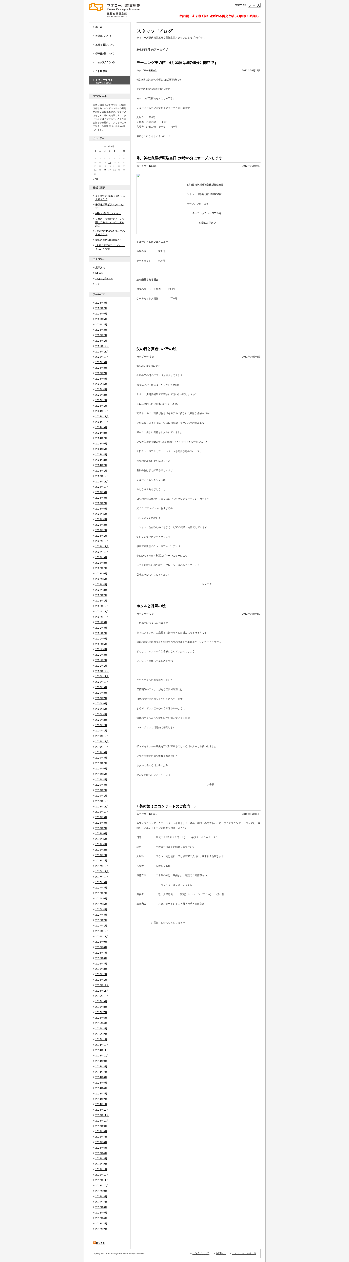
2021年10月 (102, 617)
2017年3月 (101, 914)
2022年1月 (101, 600)
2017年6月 (101, 898)
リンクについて (200, 1253)
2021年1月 (101, 665)
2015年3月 (101, 1028)
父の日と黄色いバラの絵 (157, 349)
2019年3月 (101, 784)
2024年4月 (101, 454)
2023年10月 (102, 486)
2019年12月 (102, 736)
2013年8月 (101, 1131)
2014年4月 (101, 1088)
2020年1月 (101, 730)
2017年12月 (102, 866)
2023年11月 (102, 481)
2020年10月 (102, 682)
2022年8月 (101, 562)
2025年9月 (101, 362)
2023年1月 (101, 535)
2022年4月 (101, 584)
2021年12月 (102, 606)
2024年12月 (102, 411)
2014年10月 (102, 1055)
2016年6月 (101, 958)
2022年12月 (102, 541)
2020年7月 (101, 698)
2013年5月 (101, 1147)
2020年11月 (102, 676)
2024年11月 (102, 416)
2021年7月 (101, 633)
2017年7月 (101, 893)
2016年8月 (101, 947)
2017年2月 (101, 920)
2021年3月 (101, 654)
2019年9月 (101, 752)
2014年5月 (101, 1082)
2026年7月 (101, 308)
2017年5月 (101, 904)
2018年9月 (101, 817)
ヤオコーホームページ (244, 1253)
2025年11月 (102, 351)
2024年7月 (101, 438)
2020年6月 (101, 703)
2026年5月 (101, 319)
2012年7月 (101, 1202)
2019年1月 (101, 795)
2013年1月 (101, 1169)
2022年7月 (101, 568)
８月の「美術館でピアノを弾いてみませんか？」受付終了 (109, 222)
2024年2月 (101, 465)
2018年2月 (101, 855)
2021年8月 (101, 627)
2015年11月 (102, 990)
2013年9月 (101, 1126)
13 (109, 162)
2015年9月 (101, 1001)
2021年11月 (102, 611)
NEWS (99, 273)
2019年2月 (101, 790)
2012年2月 (101, 1229)
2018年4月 (101, 844)
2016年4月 (101, 963)
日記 (97, 284)
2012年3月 (101, 1223)
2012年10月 (102, 1185)
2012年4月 (101, 1218)
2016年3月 (101, 969)
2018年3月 (101, 849)
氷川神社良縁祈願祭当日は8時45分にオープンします (180, 158)
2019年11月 (102, 741)
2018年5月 (101, 839)
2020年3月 (101, 720)
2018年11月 (102, 806)
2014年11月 (102, 1050)
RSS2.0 (100, 1243)
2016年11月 (102, 936)
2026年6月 (101, 313)
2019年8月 (101, 757)
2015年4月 (101, 1023)
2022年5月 (101, 579)
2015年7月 (101, 1012)
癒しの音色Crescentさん (108, 239)
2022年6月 (101, 573)
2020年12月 (102, 671)
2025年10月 (102, 357)
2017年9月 (101, 882)
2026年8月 (101, 302)
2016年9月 (101, 941)
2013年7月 (101, 1136)
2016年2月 (101, 974)
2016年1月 (101, 979)
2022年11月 (102, 546)
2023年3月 (101, 524)
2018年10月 (102, 811)
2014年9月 (101, 1061)
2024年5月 (101, 449)
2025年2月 (101, 400)
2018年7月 (101, 828)
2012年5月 (101, 1212)
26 (105, 170)
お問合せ (221, 1253)
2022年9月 (101, 557)
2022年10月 (102, 552)
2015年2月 (101, 1034)
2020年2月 (101, 725)
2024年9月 (101, 427)
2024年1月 (101, 470)
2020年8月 (101, 692)
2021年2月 (101, 660)
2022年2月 (101, 595)
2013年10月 (102, 1120)
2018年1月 (101, 860)
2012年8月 (101, 1196)
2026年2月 (101, 335)
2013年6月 (101, 1142)
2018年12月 (102, 801)
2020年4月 (101, 714)
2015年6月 (101, 1017)
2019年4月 (101, 779)
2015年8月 (101, 1007)
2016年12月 (102, 931)
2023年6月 (101, 508)
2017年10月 (102, 877)
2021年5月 (101, 644)
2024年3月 (101, 460)
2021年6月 (101, 638)
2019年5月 (101, 774)
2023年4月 (101, 519)
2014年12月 (102, 1045)
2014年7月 (101, 1072)
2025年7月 (101, 373)
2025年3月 (101, 395)
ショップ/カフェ (104, 278)
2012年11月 (102, 1180)
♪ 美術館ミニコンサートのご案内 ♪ (166, 806)
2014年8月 (101, 1066)
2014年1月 (101, 1104)
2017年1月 (101, 925)
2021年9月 (101, 622)
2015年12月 (102, 985)
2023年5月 (101, 514)
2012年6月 (101, 1207)
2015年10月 (102, 996)
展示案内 (100, 267)
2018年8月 (101, 822)
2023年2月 (101, 530)
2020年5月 (101, 709)
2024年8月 (101, 433)
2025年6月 (101, 378)
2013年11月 (102, 1115)
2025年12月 (102, 346)
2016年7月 (101, 952)
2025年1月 (101, 405)
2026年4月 (101, 324)
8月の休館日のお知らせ (108, 213)
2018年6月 (101, 833)
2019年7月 (101, 763)
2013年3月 (101, 1158)
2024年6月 (101, 443)
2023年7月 (101, 503)
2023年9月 (101, 492)
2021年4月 (101, 649)
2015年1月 (101, 1039)
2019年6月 (101, 768)
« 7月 (95, 179)
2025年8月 (101, 367)
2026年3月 (101, 329)
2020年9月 (101, 687)
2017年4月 (101, 909)
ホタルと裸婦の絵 (151, 606)
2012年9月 (101, 1191)
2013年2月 (101, 1164)
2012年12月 (102, 1174)
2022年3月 (101, 590)
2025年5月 (101, 384)
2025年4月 (101, 389)
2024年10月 (102, 422)
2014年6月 (101, 1077)
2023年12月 (102, 476)
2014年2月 (101, 1099)
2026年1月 (101, 340)
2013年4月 (101, 1153)
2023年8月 (101, 497)
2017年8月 (101, 887)
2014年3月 (101, 1093)
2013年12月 (102, 1109)
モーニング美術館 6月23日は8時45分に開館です (177, 63)
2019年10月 (102, 747)
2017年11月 (102, 871)
